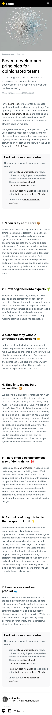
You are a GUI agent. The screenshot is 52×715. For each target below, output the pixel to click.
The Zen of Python (23, 468)
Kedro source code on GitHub (30, 194)
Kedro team (14, 104)
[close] (48, 3)
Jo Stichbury (15, 698)
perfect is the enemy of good (16, 114)
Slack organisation (26, 172)
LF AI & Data (21, 146)
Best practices (8, 54)
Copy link (20, 711)
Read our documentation (21, 191)
